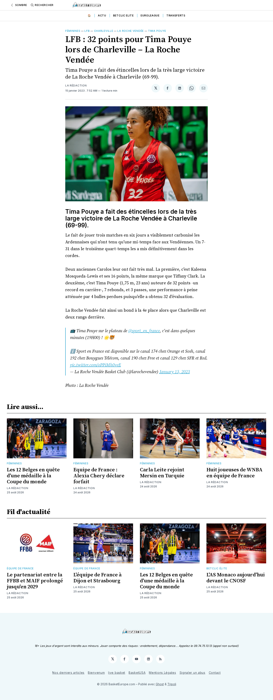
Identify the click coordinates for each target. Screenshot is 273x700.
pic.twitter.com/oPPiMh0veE (95, 365)
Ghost (160, 684)
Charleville (103, 30)
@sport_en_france (144, 331)
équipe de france (20, 568)
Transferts (175, 15)
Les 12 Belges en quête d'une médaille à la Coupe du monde (33, 476)
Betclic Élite (216, 568)
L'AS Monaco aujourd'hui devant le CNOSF (235, 578)
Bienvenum (96, 672)
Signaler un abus (192, 672)
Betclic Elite (123, 15)
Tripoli (171, 684)
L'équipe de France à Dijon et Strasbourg (97, 578)
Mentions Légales (162, 672)
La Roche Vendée (130, 30)
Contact (215, 672)
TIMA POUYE (157, 30)
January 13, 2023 (174, 372)
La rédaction (76, 85)
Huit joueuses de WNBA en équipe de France (234, 473)
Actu (102, 15)
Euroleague (150, 15)
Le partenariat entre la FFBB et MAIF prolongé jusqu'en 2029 (35, 581)
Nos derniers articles (68, 672)
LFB (87, 30)
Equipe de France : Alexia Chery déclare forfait (98, 476)
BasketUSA (137, 672)
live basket (116, 672)
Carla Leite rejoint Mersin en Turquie (162, 473)
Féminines (72, 30)
